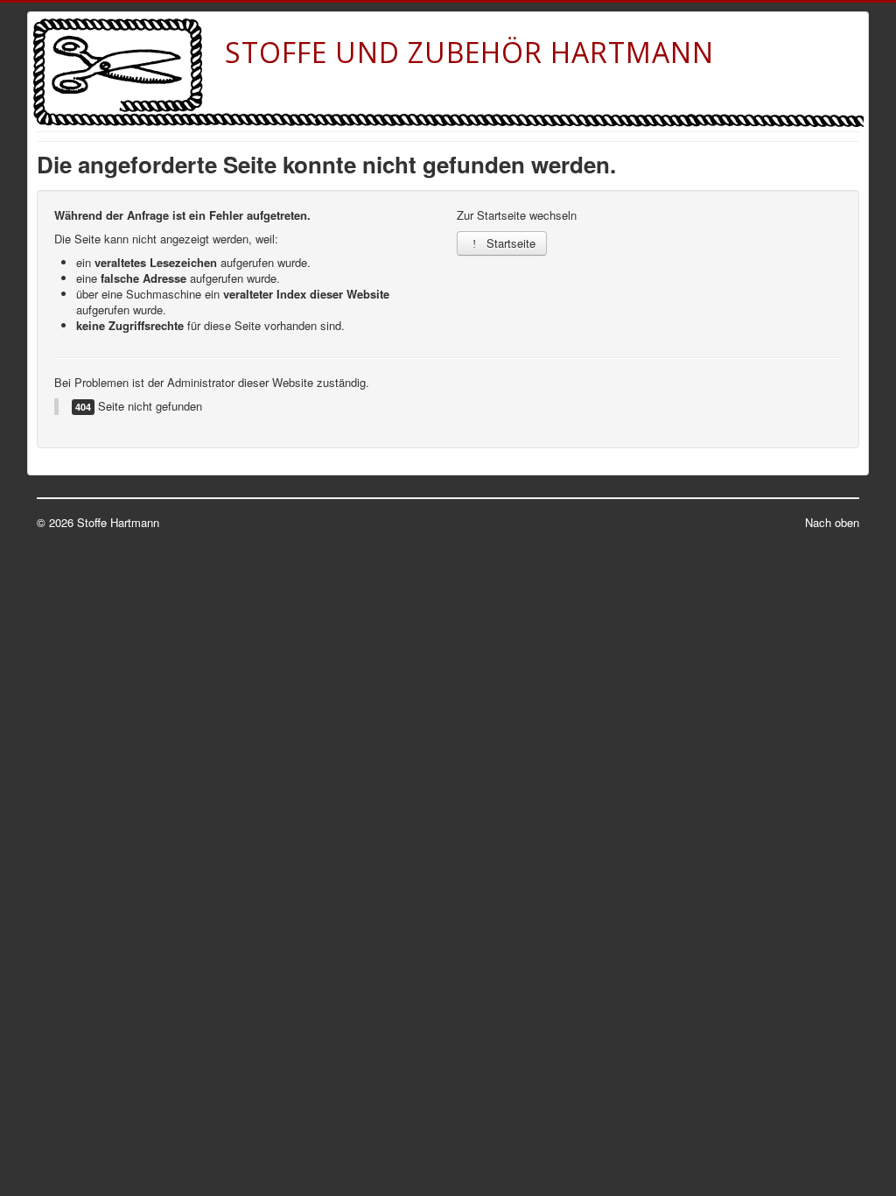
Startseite (509, 243)
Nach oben (832, 522)
